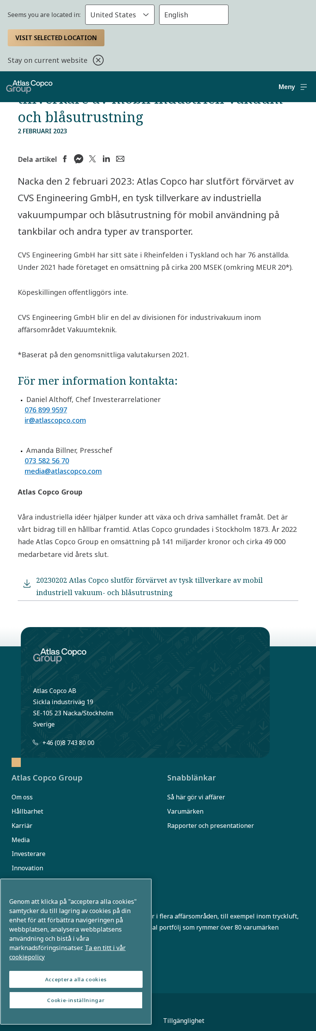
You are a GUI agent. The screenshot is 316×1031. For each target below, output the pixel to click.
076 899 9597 (46, 409)
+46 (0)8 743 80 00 (68, 742)
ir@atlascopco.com (55, 420)
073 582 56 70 (47, 460)
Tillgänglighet (183, 1020)
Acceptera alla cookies (76, 979)
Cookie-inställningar (75, 1000)
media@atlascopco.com (63, 471)
